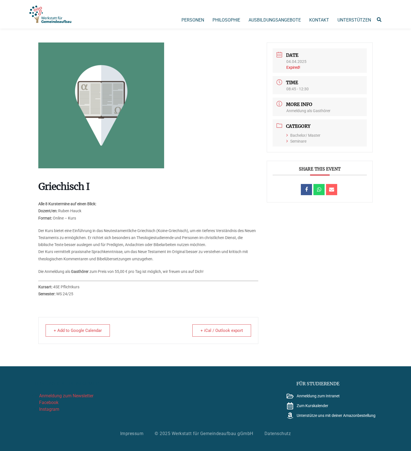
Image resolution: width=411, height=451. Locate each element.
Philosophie (226, 20)
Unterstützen (354, 20)
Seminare (298, 141)
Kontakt (319, 20)
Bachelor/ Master (305, 135)
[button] (379, 19)
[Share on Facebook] (306, 189)
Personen (192, 20)
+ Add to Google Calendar (78, 330)
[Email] (331, 189)
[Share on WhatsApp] (319, 189)
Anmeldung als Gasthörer (308, 110)
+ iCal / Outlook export (221, 330)
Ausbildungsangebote (275, 20)
